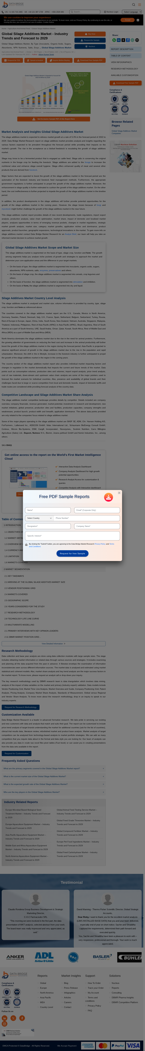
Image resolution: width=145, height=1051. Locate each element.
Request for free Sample (72, 553)
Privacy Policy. (100, 544)
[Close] (119, 492)
